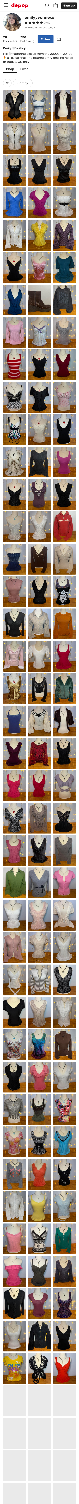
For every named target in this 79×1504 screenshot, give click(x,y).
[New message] (59, 39)
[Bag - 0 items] (55, 5)
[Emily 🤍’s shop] (12, 22)
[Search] (47, 6)
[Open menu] (6, 5)
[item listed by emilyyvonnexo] (14, 105)
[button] (37, 22)
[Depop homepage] (19, 5)
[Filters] (7, 83)
